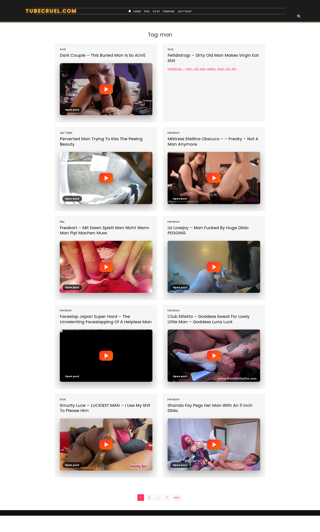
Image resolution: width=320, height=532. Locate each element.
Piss (147, 11)
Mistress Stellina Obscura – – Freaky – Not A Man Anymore (213, 141)
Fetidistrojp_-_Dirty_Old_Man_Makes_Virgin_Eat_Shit (202, 69)
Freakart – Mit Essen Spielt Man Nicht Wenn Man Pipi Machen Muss (104, 230)
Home (137, 11)
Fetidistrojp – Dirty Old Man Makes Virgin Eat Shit (213, 58)
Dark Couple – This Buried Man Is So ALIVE (103, 55)
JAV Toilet (184, 11)
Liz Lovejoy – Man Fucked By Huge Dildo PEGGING (208, 230)
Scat (156, 11)
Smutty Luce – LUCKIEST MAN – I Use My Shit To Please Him (105, 408)
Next (177, 497)
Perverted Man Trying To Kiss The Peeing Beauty (101, 141)
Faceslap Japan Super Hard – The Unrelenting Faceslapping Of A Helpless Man (106, 319)
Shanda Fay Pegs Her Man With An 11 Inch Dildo (210, 408)
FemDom (168, 11)
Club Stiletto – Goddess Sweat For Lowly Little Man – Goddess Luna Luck (208, 319)
